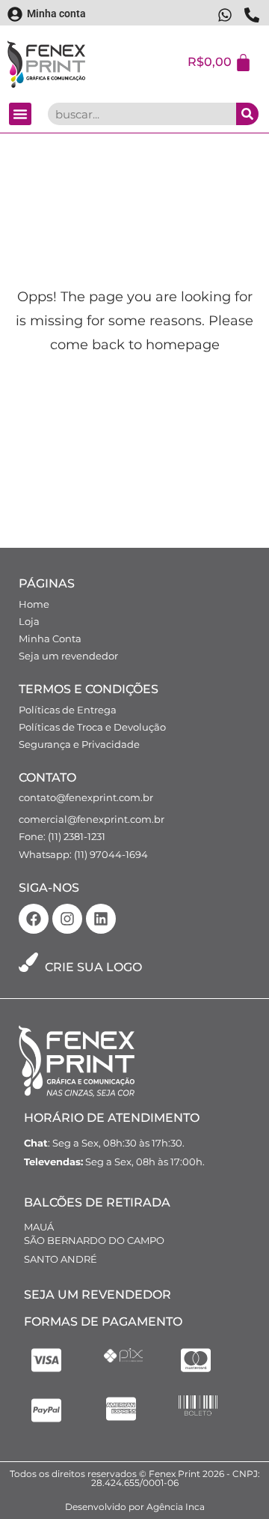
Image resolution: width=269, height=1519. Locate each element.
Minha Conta (50, 638)
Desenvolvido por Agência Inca (135, 1506)
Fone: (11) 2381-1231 (62, 836)
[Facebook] (34, 919)
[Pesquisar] (247, 114)
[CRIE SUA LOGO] (28, 962)
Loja (29, 621)
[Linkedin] (101, 919)
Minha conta (56, 13)
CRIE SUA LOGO (93, 967)
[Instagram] (67, 919)
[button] (20, 114)
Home (34, 604)
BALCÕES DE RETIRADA (97, 1202)
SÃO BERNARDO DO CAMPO (94, 1240)
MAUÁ (39, 1227)
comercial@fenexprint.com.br (91, 819)
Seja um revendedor (68, 656)
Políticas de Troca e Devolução (92, 727)
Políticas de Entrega (68, 710)
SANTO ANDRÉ (60, 1259)
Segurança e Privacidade (79, 744)
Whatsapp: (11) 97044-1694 (83, 854)
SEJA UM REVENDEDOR (97, 1294)
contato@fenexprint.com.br (86, 797)
